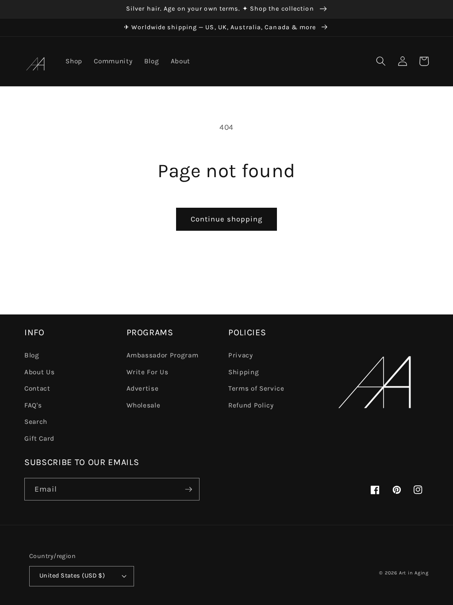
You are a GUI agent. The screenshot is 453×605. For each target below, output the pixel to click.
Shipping (243, 372)
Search (35, 422)
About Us (39, 372)
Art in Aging (414, 573)
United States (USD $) (72, 575)
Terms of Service (256, 388)
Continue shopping (227, 219)
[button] (381, 61)
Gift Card (39, 438)
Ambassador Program (163, 355)
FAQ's (33, 405)
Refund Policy (251, 405)
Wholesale (144, 405)
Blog (31, 355)
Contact (37, 388)
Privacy (240, 355)
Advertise (143, 388)
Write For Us (148, 372)
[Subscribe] (188, 489)
